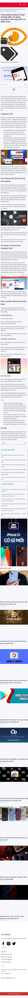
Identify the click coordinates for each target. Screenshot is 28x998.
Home (1, 9)
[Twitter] (14, 943)
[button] (20, 4)
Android (3, 62)
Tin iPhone (5, 5)
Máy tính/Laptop (14, 62)
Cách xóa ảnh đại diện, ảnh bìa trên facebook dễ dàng (14, 469)
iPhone (7, 62)
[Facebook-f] (3, 943)
